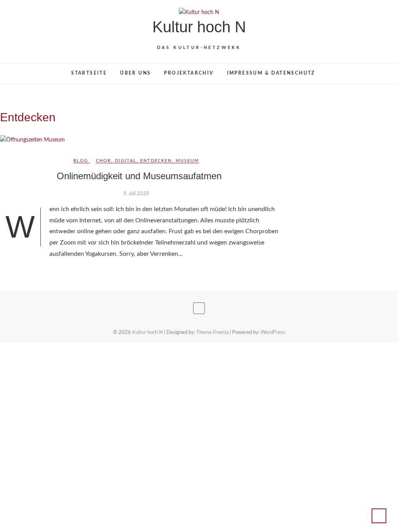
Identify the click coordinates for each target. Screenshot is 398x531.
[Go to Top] (379, 515)
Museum (187, 161)
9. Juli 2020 (136, 193)
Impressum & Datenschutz (271, 73)
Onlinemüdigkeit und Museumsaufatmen (139, 176)
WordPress (273, 332)
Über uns (135, 73)
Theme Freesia (212, 332)
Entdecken (156, 161)
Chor (103, 161)
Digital (125, 161)
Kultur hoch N (199, 26)
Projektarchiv (188, 73)
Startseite (89, 73)
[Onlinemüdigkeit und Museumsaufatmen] (139, 140)
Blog (80, 161)
